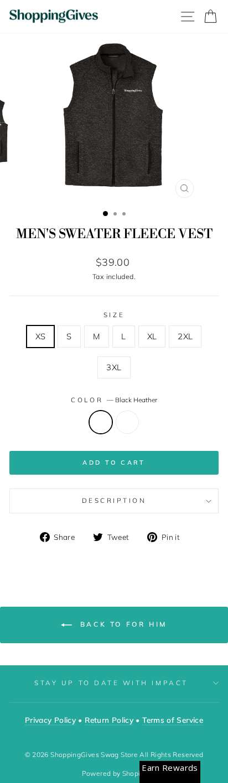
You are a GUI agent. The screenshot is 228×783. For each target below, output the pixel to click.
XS (40, 336)
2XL (185, 336)
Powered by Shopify (114, 773)
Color (114, 400)
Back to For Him (121, 624)
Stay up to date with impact (111, 683)
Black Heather (101, 422)
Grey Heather (127, 422)
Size (114, 315)
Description (114, 500)
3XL (113, 367)
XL (152, 336)
